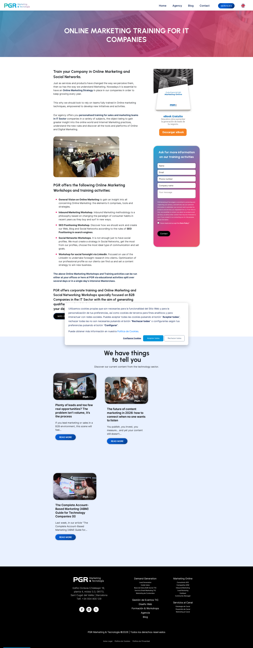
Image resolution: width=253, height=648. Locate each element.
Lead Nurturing (182, 590)
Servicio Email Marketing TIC (145, 590)
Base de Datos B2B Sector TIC (145, 588)
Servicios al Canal (183, 602)
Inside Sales (145, 585)
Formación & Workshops (145, 608)
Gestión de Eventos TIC (145, 600)
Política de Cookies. (128, 331)
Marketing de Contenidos (145, 593)
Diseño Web (145, 604)
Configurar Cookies (132, 338)
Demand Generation (145, 578)
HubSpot (183, 593)
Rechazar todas (174, 338)
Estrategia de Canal (183, 606)
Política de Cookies (122, 641)
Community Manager (183, 596)
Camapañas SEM (183, 585)
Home (162, 5)
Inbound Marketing (183, 588)
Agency (177, 5)
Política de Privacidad (141, 641)
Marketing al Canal (183, 612)
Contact (205, 5)
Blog (191, 5)
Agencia (145, 612)
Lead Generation (145, 582)
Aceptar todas (153, 338)
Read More (65, 437)
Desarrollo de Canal (183, 609)
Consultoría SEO (183, 582)
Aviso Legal (108, 641)
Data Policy (184, 223)
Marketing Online (182, 578)
